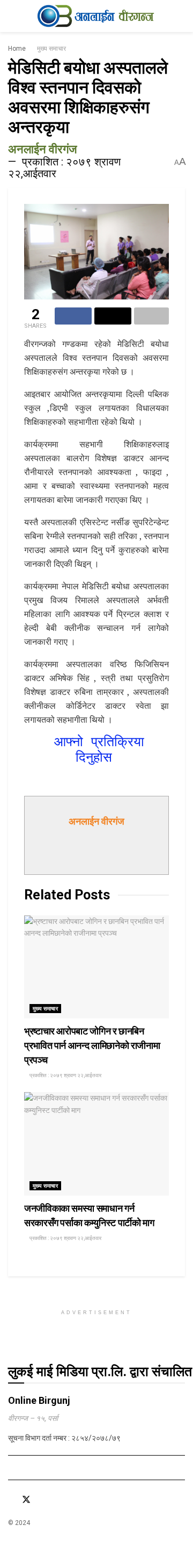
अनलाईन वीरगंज (42, 149)
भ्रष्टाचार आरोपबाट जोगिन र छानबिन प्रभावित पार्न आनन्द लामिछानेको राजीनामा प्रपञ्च (92, 1045)
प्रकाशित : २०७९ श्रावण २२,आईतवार (64, 167)
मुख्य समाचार (51, 48)
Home (17, 48)
